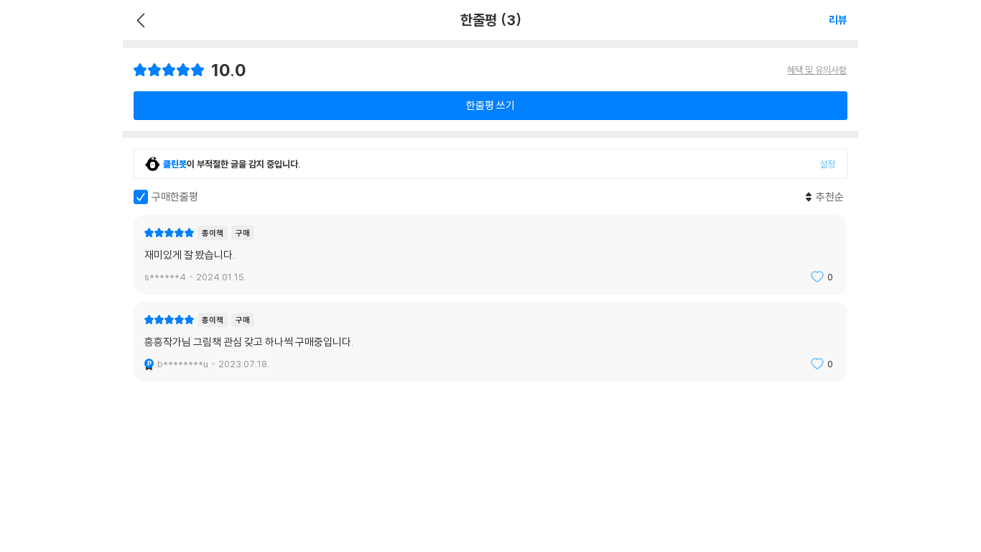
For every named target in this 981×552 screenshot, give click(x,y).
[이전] (139, 20)
